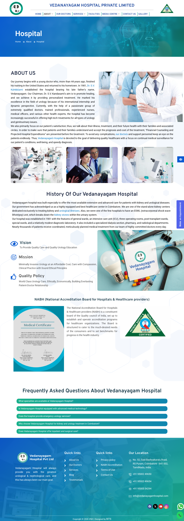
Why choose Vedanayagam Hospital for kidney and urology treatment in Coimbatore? (59, 423)
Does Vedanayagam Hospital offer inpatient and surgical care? (48, 431)
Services (78, 14)
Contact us (129, 14)
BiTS (108, 518)
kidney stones (61, 214)
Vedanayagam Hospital (50, 138)
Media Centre (109, 14)
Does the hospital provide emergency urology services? (45, 416)
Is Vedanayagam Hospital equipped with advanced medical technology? (53, 408)
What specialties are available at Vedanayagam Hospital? (46, 401)
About (47, 14)
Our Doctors (63, 14)
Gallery (143, 14)
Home (38, 14)
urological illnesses (69, 210)
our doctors (122, 134)
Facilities (94, 14)
